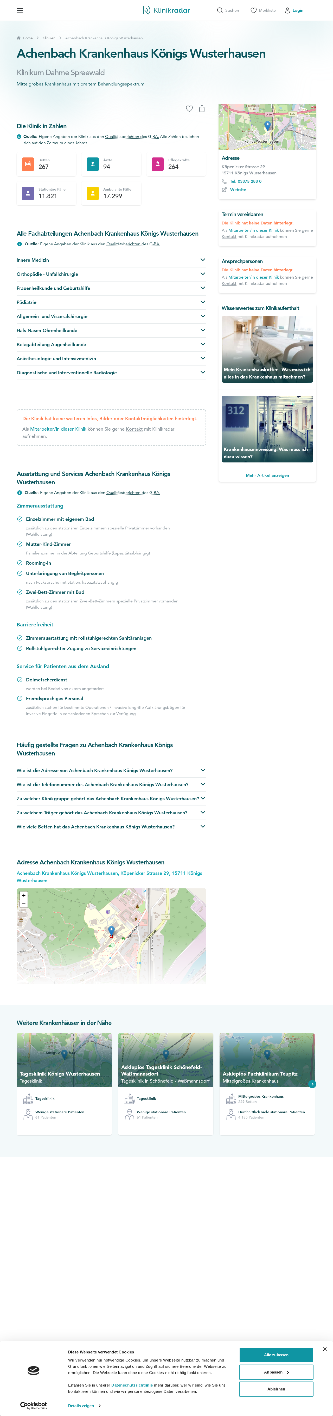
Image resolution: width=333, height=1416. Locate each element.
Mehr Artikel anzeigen (267, 475)
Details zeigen (81, 1405)
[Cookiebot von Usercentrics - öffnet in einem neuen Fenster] (33, 1406)
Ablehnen (276, 1389)
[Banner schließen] (325, 1349)
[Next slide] (312, 1084)
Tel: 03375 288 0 (245, 181)
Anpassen (273, 1372)
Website (238, 189)
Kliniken (49, 38)
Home (28, 38)
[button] (24, 895)
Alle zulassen (276, 1355)
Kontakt (134, 429)
